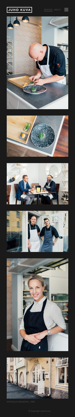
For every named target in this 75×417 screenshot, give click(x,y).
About (57, 9)
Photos (48, 9)
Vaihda (66, 10)
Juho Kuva (19, 10)
